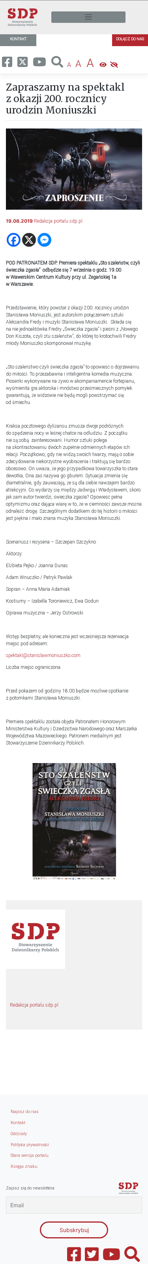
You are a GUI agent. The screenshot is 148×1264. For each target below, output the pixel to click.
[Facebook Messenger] (44, 240)
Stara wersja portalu (30, 1155)
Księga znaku (24, 1166)
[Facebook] (14, 240)
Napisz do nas (25, 1111)
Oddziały (19, 1133)
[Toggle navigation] (88, 17)
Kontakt (18, 1122)
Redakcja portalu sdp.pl (58, 221)
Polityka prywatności (30, 1144)
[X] (29, 240)
